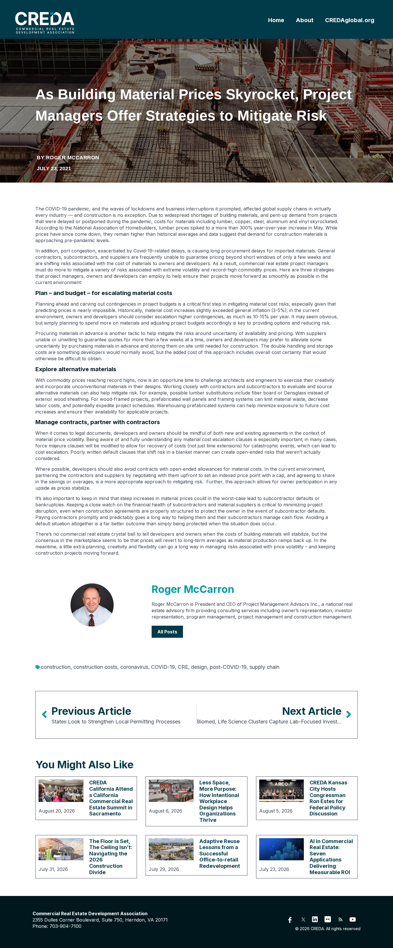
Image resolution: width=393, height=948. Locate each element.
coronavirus (134, 667)
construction (55, 667)
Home (276, 20)
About (305, 20)
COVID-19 (163, 667)
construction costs (95, 667)
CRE (183, 667)
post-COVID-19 (228, 667)
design (199, 667)
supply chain (264, 667)
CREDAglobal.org (349, 20)
